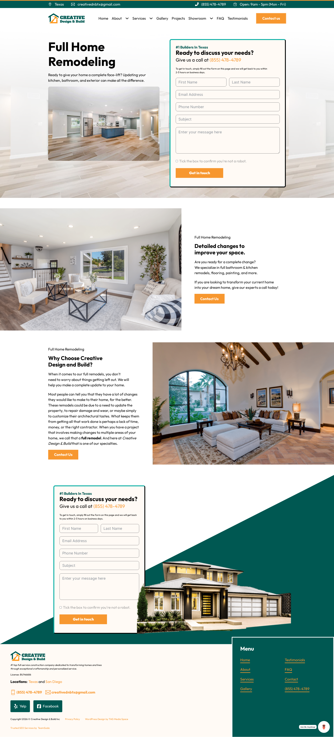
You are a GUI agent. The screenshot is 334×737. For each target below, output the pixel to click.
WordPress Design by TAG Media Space (106, 719)
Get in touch (199, 173)
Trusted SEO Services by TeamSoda (30, 728)
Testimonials (238, 18)
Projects (178, 18)
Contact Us (209, 298)
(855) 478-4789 (225, 60)
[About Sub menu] (127, 18)
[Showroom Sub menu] (211, 18)
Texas (33, 681)
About (117, 18)
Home (103, 18)
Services (139, 18)
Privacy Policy (72, 719)
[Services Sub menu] (151, 18)
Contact (291, 679)
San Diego (53, 681)
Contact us (271, 18)
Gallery (162, 18)
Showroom (197, 18)
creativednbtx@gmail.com (73, 692)
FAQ (220, 18)
